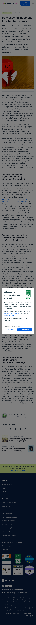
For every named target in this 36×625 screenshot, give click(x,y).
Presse (4, 491)
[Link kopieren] (26, 429)
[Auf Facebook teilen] (10, 429)
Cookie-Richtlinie (9, 315)
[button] (33, 3)
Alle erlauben (25, 329)
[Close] (33, 467)
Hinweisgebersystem (8, 546)
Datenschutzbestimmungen (12, 313)
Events (4, 495)
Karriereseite (6, 506)
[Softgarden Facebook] (6, 580)
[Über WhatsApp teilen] (21, 429)
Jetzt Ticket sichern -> (18, 470)
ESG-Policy (5, 549)
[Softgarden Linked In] (3, 580)
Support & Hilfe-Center (9, 535)
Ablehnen (11, 329)
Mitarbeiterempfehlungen (9, 528)
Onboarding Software (8, 520)
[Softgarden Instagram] (10, 580)
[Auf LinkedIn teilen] (15, 429)
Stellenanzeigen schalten (9, 517)
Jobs (3, 488)
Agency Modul (6, 531)
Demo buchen (25, 3)
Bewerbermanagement (9, 502)
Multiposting (5, 510)
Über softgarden (7, 485)
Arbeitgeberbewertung (9, 524)
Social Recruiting (7, 513)
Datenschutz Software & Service (12, 542)
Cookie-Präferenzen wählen (12, 326)
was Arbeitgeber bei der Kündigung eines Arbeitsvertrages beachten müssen (15, 199)
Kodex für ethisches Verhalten (11, 539)
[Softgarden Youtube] (13, 580)
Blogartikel (7, 13)
